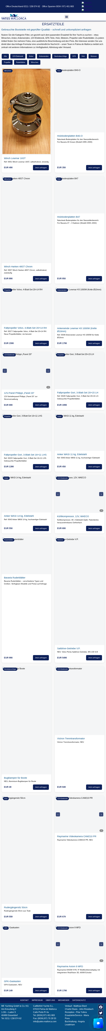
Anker (31, 56)
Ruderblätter (20, 62)
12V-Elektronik (17, 56)
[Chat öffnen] (98, 1023)
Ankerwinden (44, 56)
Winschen (34, 62)
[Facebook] (100, 1007)
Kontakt (24, 1000)
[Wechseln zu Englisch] (87, 6)
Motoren (94, 56)
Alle (5, 56)
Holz (83, 56)
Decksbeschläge (60, 56)
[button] (67, 17)
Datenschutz (79, 1000)
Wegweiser (63, 1000)
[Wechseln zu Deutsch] (87, 3)
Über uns (50, 1000)
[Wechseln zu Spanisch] (87, 10)
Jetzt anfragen (41, 168)
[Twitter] (100, 1012)
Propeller (7, 62)
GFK (74, 56)
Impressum (37, 1000)
